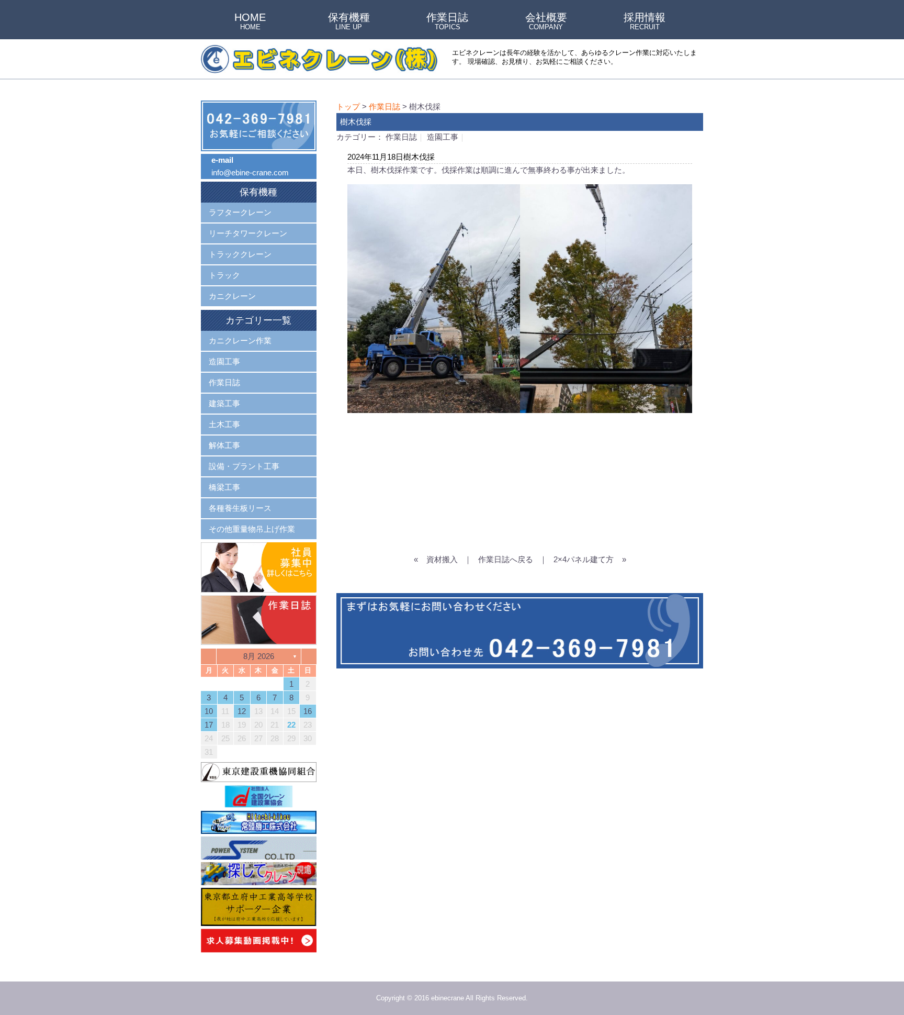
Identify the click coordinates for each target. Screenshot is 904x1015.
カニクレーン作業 (240, 340)
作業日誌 (447, 22)
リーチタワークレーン (248, 233)
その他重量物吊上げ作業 (252, 529)
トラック (224, 275)
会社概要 (546, 22)
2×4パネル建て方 (583, 559)
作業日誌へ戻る (505, 559)
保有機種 (349, 22)
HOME (250, 22)
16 (307, 711)
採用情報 (644, 22)
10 (209, 711)
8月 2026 (258, 656)
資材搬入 (442, 559)
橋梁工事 (224, 487)
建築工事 (224, 403)
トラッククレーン (240, 254)
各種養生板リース (240, 508)
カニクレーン (232, 296)
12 (242, 711)
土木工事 (224, 424)
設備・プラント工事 (244, 466)
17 (209, 724)
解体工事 (224, 445)
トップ (348, 106)
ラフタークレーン (240, 212)
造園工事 (442, 136)
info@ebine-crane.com (250, 172)
